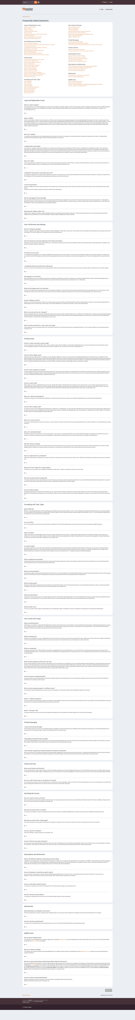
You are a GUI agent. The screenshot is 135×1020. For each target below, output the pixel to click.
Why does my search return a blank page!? (77, 58)
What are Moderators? (73, 28)
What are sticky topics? (29, 89)
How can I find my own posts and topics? (77, 61)
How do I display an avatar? (30, 51)
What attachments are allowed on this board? (78, 75)
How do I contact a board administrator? (77, 85)
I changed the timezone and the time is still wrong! (35, 47)
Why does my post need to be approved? (33, 75)
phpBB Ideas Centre (85, 951)
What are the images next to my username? (34, 50)
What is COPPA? (27, 28)
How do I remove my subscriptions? (76, 70)
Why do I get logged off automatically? (33, 37)
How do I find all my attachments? (76, 76)
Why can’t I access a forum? (30, 67)
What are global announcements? (31, 87)
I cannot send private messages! (75, 41)
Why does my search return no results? (77, 57)
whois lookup (33, 964)
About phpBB (35, 940)
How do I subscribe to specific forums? (77, 69)
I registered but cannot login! (30, 31)
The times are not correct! (30, 46)
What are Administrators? (74, 27)
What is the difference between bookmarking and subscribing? (82, 66)
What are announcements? (30, 88)
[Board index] (27, 9)
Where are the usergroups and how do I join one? (79, 31)
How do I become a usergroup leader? (77, 32)
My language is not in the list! (30, 48)
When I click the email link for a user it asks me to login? (36, 54)
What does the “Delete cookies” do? (32, 38)
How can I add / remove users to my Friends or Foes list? (81, 50)
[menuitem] (110, 2)
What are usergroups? (73, 29)
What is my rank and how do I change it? (33, 53)
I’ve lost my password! (29, 35)
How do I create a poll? (29, 63)
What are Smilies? (28, 84)
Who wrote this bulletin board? (75, 81)
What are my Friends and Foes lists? (76, 49)
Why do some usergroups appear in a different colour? (80, 34)
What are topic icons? (29, 92)
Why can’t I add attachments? (30, 69)
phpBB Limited (62, 939)
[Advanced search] (38, 2)
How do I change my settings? (31, 43)
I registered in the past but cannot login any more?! (35, 34)
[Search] (35, 2)
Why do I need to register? (30, 27)
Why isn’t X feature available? (75, 82)
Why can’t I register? (28, 29)
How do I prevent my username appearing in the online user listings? (39, 44)
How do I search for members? (75, 60)
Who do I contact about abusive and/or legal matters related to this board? (85, 84)
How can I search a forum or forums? (76, 55)
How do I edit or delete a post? (31, 60)
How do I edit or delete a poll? (31, 66)
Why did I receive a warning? (30, 70)
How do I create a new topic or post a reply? (34, 59)
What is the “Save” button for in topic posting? (34, 73)
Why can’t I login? (28, 32)
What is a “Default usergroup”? (75, 35)
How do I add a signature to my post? (32, 62)
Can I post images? (28, 85)
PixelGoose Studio (38, 1001)
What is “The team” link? (73, 37)
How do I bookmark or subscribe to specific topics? (80, 67)
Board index (27, 995)
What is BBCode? (28, 81)
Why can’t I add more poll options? (32, 65)
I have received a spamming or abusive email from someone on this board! (85, 44)
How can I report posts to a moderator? (33, 72)
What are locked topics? (29, 91)
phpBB (78, 279)
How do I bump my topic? (30, 76)
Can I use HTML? (27, 82)
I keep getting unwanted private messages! (78, 43)
